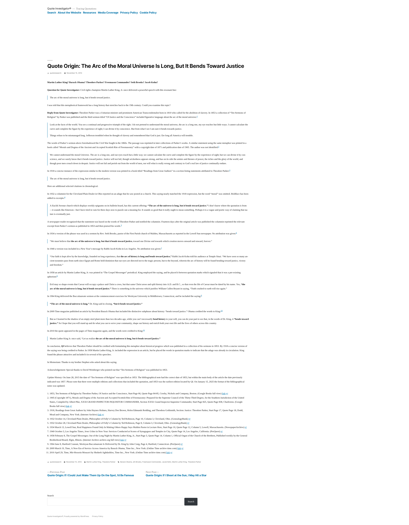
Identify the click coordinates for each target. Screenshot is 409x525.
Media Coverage (108, 12)
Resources (89, 12)
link (224, 393)
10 (222, 311)
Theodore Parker (108, 462)
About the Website (69, 12)
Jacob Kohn (166, 462)
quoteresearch (55, 73)
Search (51, 12)
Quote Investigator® (59, 8)
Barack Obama (126, 462)
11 (144, 330)
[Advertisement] (204, 30)
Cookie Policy (148, 12)
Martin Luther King (93, 462)
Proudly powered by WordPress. (77, 516)
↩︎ (227, 393)
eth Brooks (137, 462)
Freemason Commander (151, 462)
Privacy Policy (129, 12)
